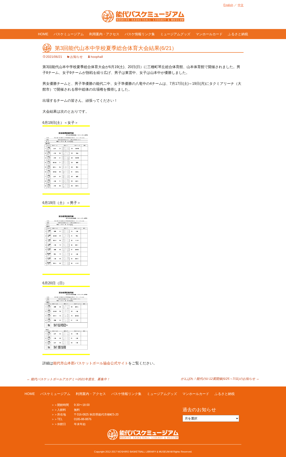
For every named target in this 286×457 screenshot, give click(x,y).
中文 (241, 5)
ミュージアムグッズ (175, 34)
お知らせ (76, 56)
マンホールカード (209, 34)
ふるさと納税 (238, 34)
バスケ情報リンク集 (140, 34)
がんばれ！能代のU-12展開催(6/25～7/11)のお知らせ (220, 378)
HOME (43, 34)
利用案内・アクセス (104, 34)
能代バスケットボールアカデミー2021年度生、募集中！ (68, 379)
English (228, 5)
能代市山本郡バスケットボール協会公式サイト (90, 363)
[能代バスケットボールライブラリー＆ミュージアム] (143, 18)
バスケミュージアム (69, 34)
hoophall (97, 56)
